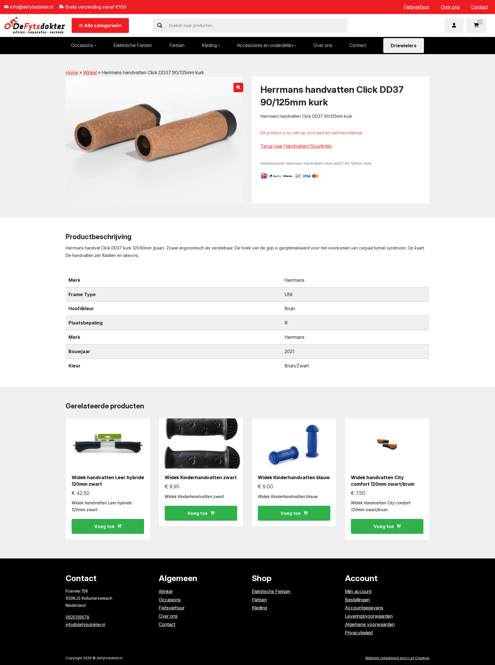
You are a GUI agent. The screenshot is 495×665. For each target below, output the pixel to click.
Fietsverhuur (416, 7)
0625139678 (77, 617)
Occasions (82, 45)
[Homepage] (34, 25)
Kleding (209, 45)
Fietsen (176, 45)
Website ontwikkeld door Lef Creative (397, 658)
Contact (479, 7)
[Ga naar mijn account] (454, 25)
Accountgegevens (364, 608)
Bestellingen (357, 600)
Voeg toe (104, 526)
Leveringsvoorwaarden (369, 616)
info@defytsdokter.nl (85, 624)
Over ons (450, 7)
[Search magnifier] (159, 25)
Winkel (90, 72)
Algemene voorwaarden (370, 624)
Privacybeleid (359, 633)
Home (72, 72)
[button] (238, 87)
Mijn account (358, 591)
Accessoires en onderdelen (265, 45)
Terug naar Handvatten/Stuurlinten (296, 146)
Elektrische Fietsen (132, 45)
